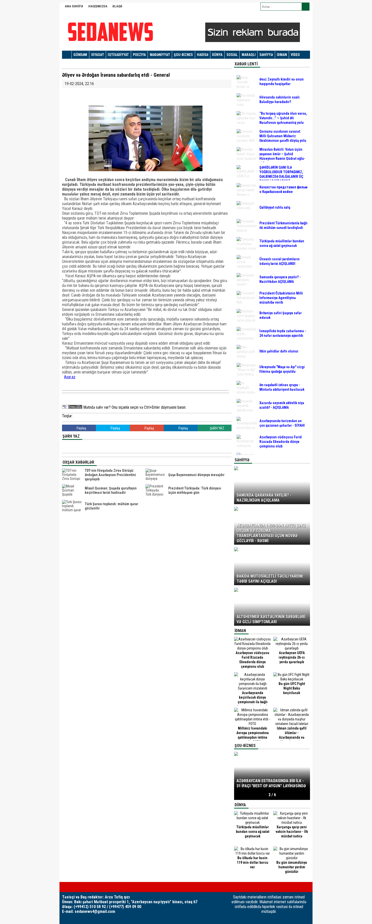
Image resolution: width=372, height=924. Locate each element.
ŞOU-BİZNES (183, 55)
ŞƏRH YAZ (216, 428)
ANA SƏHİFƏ (74, 6)
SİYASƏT (97, 55)
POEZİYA (139, 55)
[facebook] (63, 887)
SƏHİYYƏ (266, 55)
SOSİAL (232, 55)
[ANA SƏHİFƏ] (66, 55)
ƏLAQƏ (117, 6)
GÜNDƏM (80, 55)
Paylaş (81, 428)
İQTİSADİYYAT (118, 55)
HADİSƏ (202, 55)
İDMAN (282, 55)
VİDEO (295, 55)
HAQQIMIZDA (97, 6)
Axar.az (69, 377)
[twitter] (72, 887)
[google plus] (80, 887)
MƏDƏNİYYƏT (160, 55)
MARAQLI (249, 55)
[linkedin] (88, 887)
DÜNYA (217, 55)
